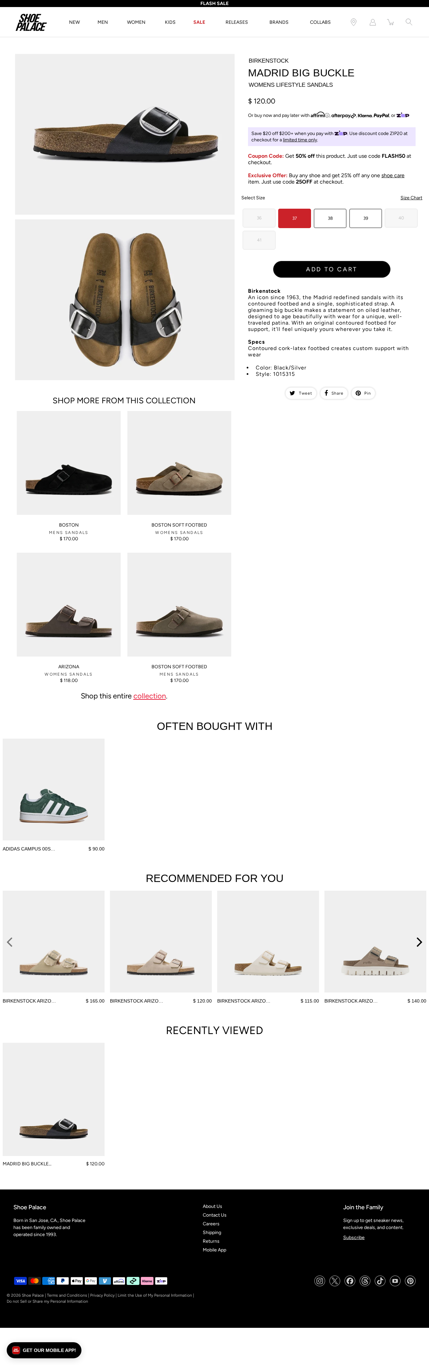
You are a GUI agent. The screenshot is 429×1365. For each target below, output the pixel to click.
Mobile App (214, 1250)
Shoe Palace (33, 1295)
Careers (211, 1224)
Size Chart (411, 198)
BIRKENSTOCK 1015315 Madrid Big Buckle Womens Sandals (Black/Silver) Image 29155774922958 (119, 222)
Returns (211, 1241)
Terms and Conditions (67, 1295)
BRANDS (279, 22)
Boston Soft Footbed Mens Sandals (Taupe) (173, 555)
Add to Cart (332, 269)
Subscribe (354, 1237)
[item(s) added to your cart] (390, 22)
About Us (212, 1206)
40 (401, 217)
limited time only (300, 140)
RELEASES (237, 22)
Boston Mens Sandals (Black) (47, 414)
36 (259, 217)
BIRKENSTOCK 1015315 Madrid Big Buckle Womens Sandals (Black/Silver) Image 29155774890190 (119, 57)
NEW (74, 22)
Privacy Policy (102, 1295)
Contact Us (215, 1215)
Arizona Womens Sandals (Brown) (52, 555)
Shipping (212, 1232)
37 (294, 218)
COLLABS (320, 22)
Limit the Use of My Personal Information (155, 1295)
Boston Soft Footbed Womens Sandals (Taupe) (176, 414)
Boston (69, 525)
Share (337, 393)
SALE (199, 22)
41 (259, 240)
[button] (44, 1350)
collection (149, 695)
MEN (103, 22)
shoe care (393, 175)
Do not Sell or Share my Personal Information (47, 1301)
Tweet (305, 393)
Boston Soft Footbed (179, 525)
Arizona (68, 667)
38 (330, 218)
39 (365, 218)
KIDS (170, 22)
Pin (367, 393)
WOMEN (136, 22)
